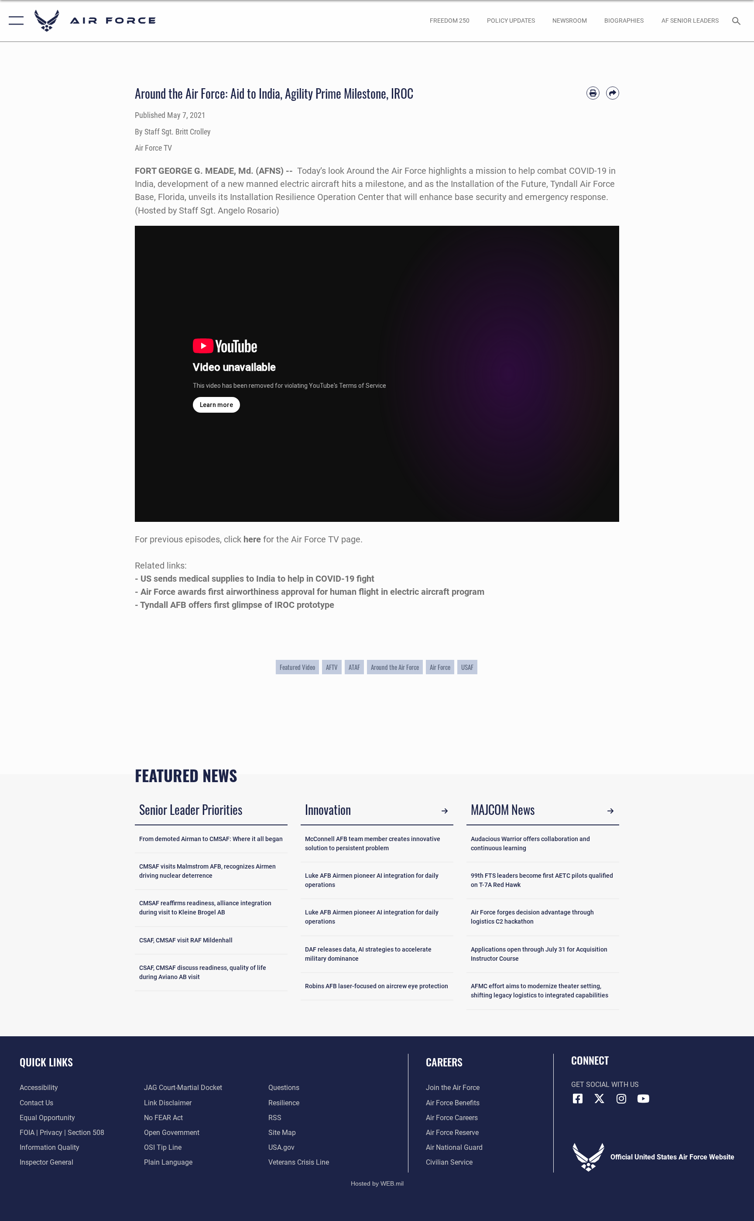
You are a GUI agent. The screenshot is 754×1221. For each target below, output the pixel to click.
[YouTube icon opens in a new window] (643, 1098)
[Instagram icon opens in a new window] (621, 1098)
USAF (467, 667)
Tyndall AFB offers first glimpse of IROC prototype (237, 605)
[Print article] (593, 93)
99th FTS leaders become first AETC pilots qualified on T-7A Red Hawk (542, 880)
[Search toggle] (737, 20)
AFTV (332, 667)
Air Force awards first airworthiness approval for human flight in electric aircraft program (312, 591)
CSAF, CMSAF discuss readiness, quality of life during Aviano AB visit (202, 972)
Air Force (440, 667)
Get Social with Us (605, 1084)
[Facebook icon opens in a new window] (577, 1098)
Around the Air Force (395, 667)
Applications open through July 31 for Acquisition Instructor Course (539, 954)
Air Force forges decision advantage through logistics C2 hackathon (532, 917)
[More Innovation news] (444, 811)
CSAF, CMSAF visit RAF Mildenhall (186, 940)
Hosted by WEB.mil (377, 1183)
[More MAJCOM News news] (610, 811)
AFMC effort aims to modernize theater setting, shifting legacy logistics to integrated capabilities (539, 991)
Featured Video (297, 667)
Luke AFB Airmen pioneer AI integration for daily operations (372, 880)
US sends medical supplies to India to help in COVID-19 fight (257, 578)
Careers (444, 1061)
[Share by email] (612, 93)
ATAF (354, 667)
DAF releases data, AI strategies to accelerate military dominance (368, 954)
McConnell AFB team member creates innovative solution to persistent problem (372, 843)
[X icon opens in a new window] (599, 1098)
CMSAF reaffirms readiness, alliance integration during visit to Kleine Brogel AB (205, 908)
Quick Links (46, 1061)
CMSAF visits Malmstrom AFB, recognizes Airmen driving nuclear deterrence (207, 871)
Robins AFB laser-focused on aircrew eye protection (376, 986)
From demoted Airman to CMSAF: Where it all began (211, 838)
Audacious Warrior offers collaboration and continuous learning (530, 843)
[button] (14, 20)
